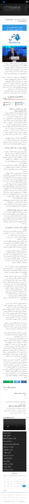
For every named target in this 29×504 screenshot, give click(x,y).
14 (17, 481)
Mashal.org (24, 19)
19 (11, 483)
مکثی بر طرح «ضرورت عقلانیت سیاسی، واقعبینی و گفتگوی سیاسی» (12, 7)
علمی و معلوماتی (8, 449)
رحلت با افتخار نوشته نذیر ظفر (17, 406)
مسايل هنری (6, 461)
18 (8, 483)
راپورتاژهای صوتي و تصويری (11, 444)
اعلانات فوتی (7, 435)
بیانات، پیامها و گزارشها (9, 438)
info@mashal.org (22, 501)
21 (17, 483)
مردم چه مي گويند (8, 455)
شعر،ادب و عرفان (8, 447)
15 (20, 481)
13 (14, 481)
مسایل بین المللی (17, 19)
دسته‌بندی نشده (7, 441)
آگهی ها (17, 499)
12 (11, 481)
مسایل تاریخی (7, 466)
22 (20, 483)
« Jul (4, 490)
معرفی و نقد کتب (8, 469)
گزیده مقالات (7, 452)
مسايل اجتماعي (7, 458)
